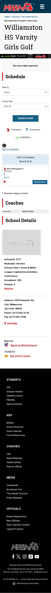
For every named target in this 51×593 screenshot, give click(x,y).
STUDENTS (14, 379)
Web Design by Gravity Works (28, 583)
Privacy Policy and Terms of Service (34, 579)
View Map (12, 323)
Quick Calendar (14, 431)
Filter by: (5, 87)
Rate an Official (14, 466)
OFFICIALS (14, 508)
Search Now (25, 118)
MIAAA (10, 422)
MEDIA (11, 477)
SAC (9, 387)
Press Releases (14, 497)
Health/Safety (14, 462)
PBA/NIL (11, 400)
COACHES (13, 446)
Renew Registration (16, 516)
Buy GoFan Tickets (20, 356)
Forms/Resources (16, 435)
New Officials (13, 520)
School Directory (15, 426)
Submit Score (40, 182)
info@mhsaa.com (41, 572)
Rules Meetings (14, 458)
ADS (9, 415)
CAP (9, 454)
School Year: (7, 101)
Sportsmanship (14, 404)
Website (8, 288)
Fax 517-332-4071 (26, 572)
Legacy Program (15, 529)
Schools (16, 17)
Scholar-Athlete (14, 391)
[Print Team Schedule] (4, 146)
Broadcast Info (14, 489)
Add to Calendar (10, 149)
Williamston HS (29, 17)
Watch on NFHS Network (23, 345)
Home (7, 17)
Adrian (6, 177)
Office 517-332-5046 (10, 572)
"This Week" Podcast (17, 493)
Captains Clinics (15, 395)
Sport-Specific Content (18, 524)
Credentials (12, 485)
